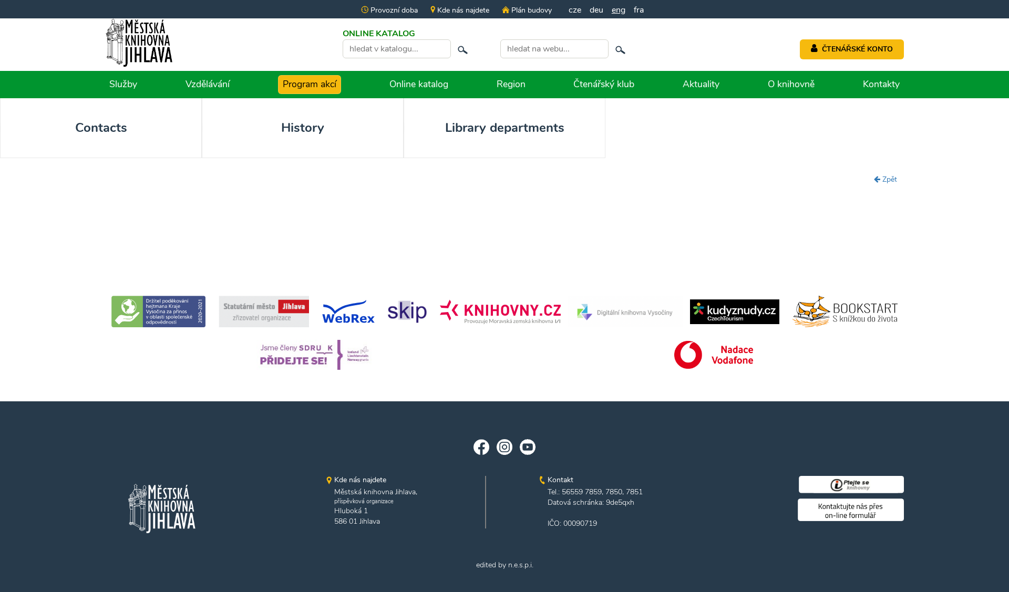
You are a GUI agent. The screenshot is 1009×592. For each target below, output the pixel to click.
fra (639, 10)
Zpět (888, 179)
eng (618, 10)
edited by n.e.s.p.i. (504, 565)
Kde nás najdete (462, 10)
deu (596, 10)
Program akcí (309, 84)
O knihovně (791, 84)
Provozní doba (393, 10)
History (302, 127)
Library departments (504, 127)
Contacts (101, 127)
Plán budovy (530, 10)
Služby (123, 84)
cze (575, 10)
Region (511, 84)
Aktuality (701, 84)
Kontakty (881, 84)
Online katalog (418, 84)
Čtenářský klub (603, 84)
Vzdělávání (208, 84)
